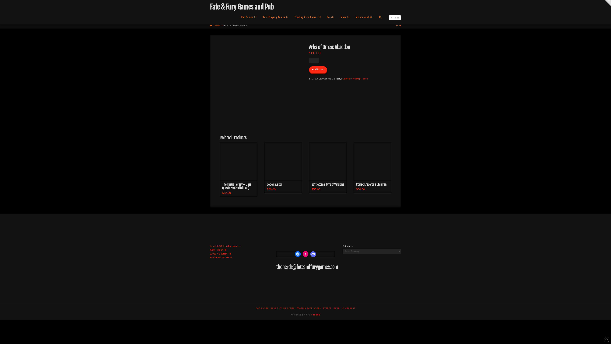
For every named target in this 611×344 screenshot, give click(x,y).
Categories (347, 246)
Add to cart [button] (238, 175)
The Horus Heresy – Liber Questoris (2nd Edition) (236, 186)
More (337, 308)
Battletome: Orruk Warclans (328, 184)
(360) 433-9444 (218, 250)
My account (348, 308)
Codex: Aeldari (275, 184)
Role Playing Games (283, 308)
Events (327, 308)
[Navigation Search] (380, 17)
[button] (608, 3)
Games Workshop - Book (355, 78)
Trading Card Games (309, 308)
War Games (262, 308)
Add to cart (318, 69)
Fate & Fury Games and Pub (242, 7)
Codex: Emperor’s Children (371, 184)
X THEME (315, 315)
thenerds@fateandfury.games (225, 246)
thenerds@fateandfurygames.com (307, 267)
